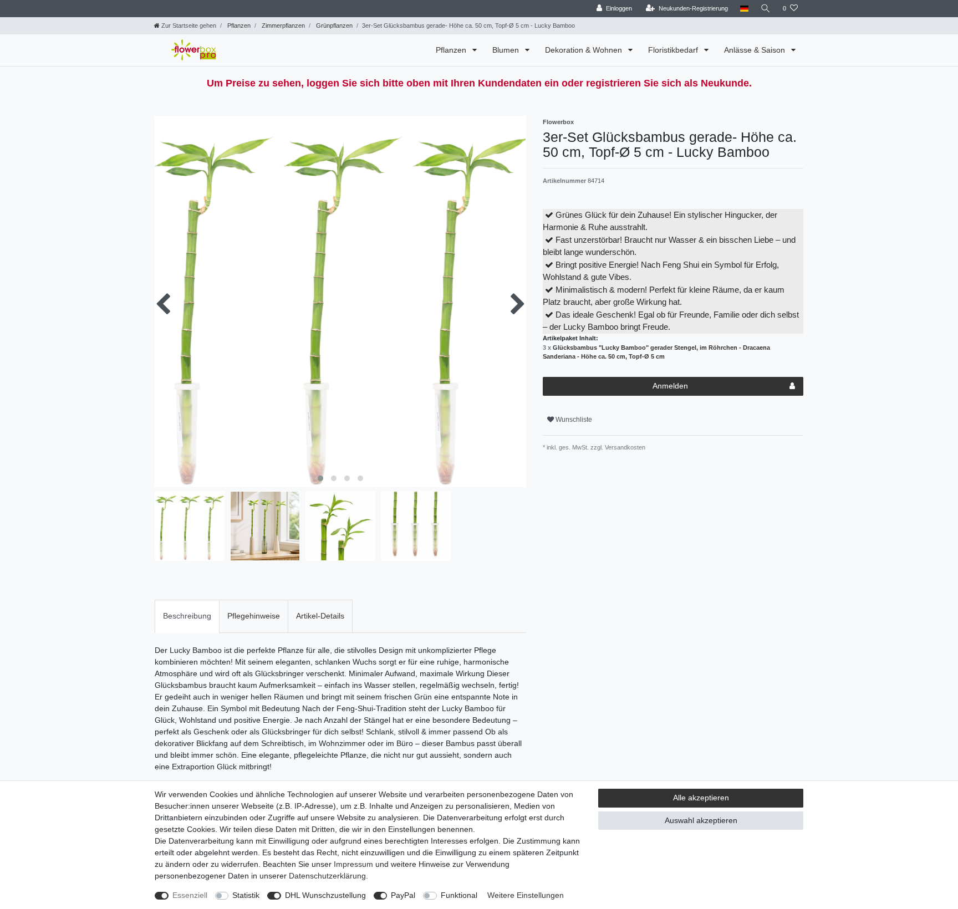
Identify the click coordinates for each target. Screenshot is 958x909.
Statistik (245, 895)
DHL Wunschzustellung (325, 895)
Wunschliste (573, 419)
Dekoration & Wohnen (584, 49)
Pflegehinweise (253, 615)
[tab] (187, 616)
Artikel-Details (320, 615)
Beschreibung (187, 615)
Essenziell (189, 895)
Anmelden (670, 385)
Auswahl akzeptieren (701, 820)
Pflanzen (238, 25)
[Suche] (766, 8)
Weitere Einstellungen (525, 895)
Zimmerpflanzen (282, 25)
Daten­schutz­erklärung (327, 875)
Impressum (353, 864)
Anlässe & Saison (755, 49)
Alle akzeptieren (701, 797)
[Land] (744, 8)
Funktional (459, 895)
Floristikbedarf (674, 49)
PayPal (403, 895)
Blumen (506, 49)
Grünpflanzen (333, 25)
